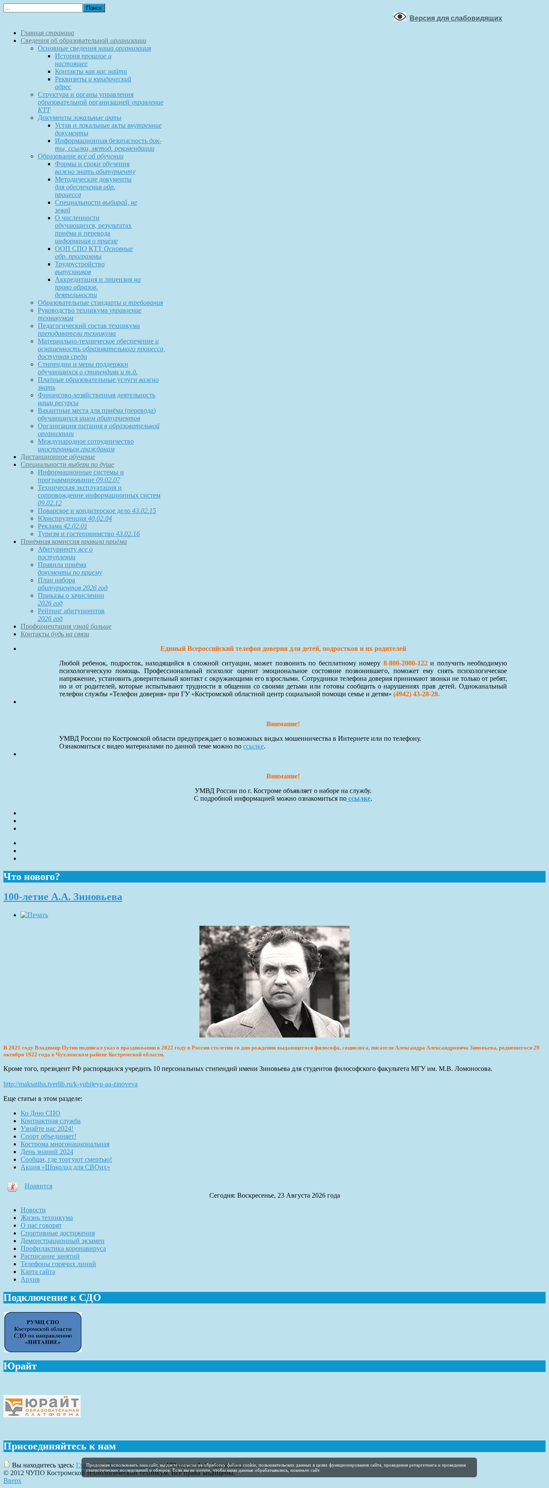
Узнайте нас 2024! (47, 1128)
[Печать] (34, 914)
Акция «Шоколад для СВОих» (65, 1167)
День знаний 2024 (47, 1151)
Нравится (38, 1186)
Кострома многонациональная (65, 1144)
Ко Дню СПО (40, 1113)
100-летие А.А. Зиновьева (62, 896)
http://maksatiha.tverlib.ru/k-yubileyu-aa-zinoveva (70, 1084)
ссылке (253, 746)
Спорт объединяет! (48, 1136)
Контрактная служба (51, 1120)
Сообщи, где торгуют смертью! (66, 1159)
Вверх (12, 1480)
